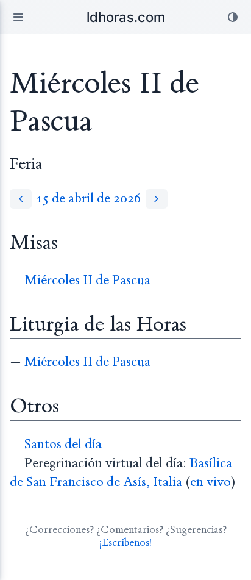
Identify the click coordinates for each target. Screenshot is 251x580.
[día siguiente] (157, 198)
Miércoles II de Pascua (87, 280)
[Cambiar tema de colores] (232, 17)
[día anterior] (21, 198)
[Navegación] (18, 17)
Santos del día (63, 444)
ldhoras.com (126, 17)
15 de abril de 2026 (89, 198)
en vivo (210, 482)
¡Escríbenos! (125, 542)
